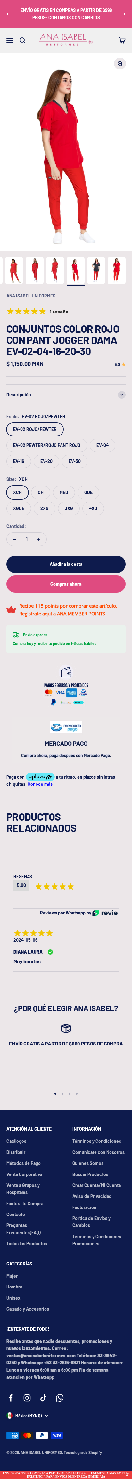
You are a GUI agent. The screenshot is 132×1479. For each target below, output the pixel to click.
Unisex (13, 1298)
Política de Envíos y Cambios (91, 1221)
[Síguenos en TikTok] (43, 1398)
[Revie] (105, 913)
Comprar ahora (66, 584)
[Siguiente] (124, 14)
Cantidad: (16, 526)
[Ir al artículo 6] (76, 271)
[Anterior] (7, 14)
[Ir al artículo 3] (14, 271)
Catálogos (16, 1141)
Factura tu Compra (24, 1203)
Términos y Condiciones (96, 1141)
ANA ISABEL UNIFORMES (30, 295)
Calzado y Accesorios (27, 1309)
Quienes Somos (87, 1163)
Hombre (14, 1286)
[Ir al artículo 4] (35, 271)
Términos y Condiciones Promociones (96, 1240)
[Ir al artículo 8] (117, 271)
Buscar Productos (90, 1174)
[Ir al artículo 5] (55, 271)
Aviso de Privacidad (91, 1196)
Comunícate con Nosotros (98, 1152)
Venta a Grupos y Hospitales (23, 1188)
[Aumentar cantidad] (38, 539)
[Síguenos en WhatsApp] (59, 1398)
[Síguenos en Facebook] (10, 1398)
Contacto (15, 1214)
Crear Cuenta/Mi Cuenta (96, 1185)
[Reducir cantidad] (15, 539)
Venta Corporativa (24, 1174)
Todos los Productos (26, 1243)
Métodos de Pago (23, 1163)
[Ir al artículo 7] (96, 271)
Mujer (12, 1276)
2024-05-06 (25, 940)
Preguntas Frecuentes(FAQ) (23, 1229)
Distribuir (15, 1152)
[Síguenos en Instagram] (27, 1398)
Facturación (84, 1207)
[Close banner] (127, 1475)
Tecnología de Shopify (83, 1452)
